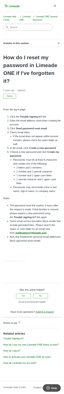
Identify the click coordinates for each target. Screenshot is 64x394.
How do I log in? (11, 350)
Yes (23, 296)
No (40, 296)
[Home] (12, 6)
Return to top (10, 323)
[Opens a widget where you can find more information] (52, 388)
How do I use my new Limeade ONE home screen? (31, 344)
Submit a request (44, 311)
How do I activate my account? (19, 363)
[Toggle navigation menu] (55, 5)
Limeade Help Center (14, 387)
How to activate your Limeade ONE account (26, 356)
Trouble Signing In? (13, 338)
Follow (10, 96)
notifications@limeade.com (31, 232)
